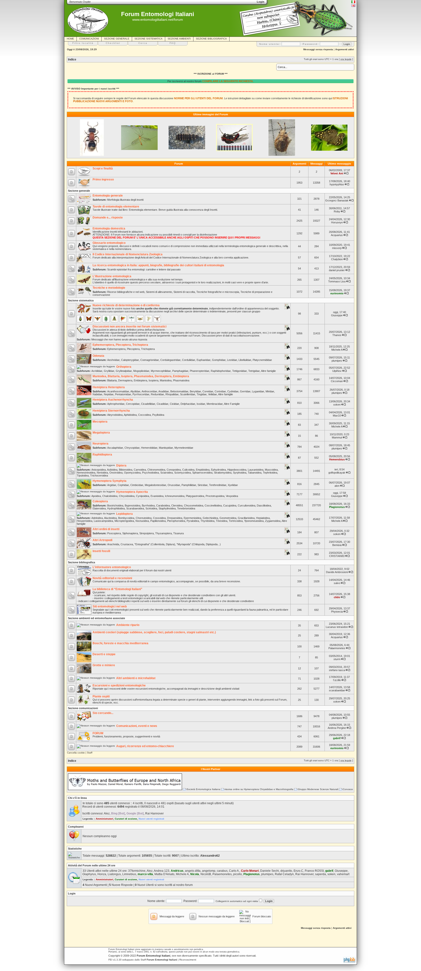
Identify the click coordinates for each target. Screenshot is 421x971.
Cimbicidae (136, 485)
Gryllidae (109, 370)
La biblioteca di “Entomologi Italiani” (117, 589)
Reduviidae (157, 394)
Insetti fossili (101, 551)
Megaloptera (101, 432)
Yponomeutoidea (254, 520)
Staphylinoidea (167, 508)
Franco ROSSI (314, 870)
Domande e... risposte (108, 217)
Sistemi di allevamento (159, 291)
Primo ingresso (103, 179)
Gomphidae (219, 359)
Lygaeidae (258, 391)
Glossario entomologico (109, 243)
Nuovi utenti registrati (151, 818)
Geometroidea (228, 517)
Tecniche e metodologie (109, 287)
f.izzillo (337, 680)
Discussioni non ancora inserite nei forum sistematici (129, 326)
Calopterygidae (130, 359)
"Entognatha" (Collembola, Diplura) (154, 544)
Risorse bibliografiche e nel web (125, 291)
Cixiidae (174, 403)
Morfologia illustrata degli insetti (125, 199)
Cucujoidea (229, 505)
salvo (337, 583)
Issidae (201, 403)
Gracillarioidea (246, 517)
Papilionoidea (158, 520)
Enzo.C (298, 870)
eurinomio (337, 293)
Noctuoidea (142, 520)
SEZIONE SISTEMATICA (148, 38)
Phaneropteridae (199, 370)
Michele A (336, 349)
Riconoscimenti (187, 959)
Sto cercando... (103, 713)
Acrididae (96, 370)
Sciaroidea (166, 472)
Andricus (177, 870)
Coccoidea (144, 414)
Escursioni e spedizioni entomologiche (119, 685)
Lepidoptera (124, 513)
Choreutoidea (144, 517)
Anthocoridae (149, 391)
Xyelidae (233, 485)
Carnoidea (140, 469)
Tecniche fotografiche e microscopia (217, 291)
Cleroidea (176, 505)
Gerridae (245, 391)
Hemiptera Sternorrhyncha (111, 410)
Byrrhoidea (148, 505)
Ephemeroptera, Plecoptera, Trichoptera (120, 345)
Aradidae (163, 391)
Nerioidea (102, 472)
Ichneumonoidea (174, 496)
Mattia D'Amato (164, 874)
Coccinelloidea (213, 505)
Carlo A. (234, 870)
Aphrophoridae (115, 403)
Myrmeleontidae (183, 447)
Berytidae (195, 391)
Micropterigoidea (124, 520)
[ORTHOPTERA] (123, 318)
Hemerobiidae (149, 447)
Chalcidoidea (109, 496)
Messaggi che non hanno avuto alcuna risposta (119, 339)
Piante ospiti (101, 696)
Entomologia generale (108, 195)
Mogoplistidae (141, 370)
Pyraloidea (193, 520)
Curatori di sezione (126, 818)
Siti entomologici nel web (110, 606)
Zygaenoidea (272, 520)
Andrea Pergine (337, 727)
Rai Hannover (154, 813)
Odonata (98, 355)
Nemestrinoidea (86, 472)
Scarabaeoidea (135, 508)
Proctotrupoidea (215, 496)
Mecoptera (100, 421)
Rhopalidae (172, 394)
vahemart (343, 874)
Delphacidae (188, 403)
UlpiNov (337, 370)
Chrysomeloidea (193, 505)
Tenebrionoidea (186, 508)
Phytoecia (337, 611)
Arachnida (113, 544)
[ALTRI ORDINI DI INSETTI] (148, 318)
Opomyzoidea (132, 472)
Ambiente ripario (127, 625)
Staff (89, 752)
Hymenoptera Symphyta (109, 481)
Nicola (194, 874)
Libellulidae (245, 359)
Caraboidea (163, 505)
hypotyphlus (337, 184)
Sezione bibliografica (81, 562)
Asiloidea (112, 469)
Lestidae (232, 359)
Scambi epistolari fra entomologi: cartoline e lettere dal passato (144, 269)
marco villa (145, 874)
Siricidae (203, 485)
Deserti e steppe (104, 654)
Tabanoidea (254, 472)
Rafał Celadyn (284, 874)
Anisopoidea (98, 469)
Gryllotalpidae (124, 370)
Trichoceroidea (99, 475)
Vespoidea (232, 496)
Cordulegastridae (170, 359)
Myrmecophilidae (161, 370)
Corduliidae (188, 359)
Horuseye (337, 222)
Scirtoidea (151, 508)
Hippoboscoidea (236, 469)
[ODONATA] (131, 318)
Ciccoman (337, 381)
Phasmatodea (181, 380)
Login (72, 893)
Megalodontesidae (155, 485)
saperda (320, 874)
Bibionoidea (125, 469)
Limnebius (129, 874)
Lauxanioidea (255, 469)
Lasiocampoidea (103, 520)
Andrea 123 (161, 870)
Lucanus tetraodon (337, 626)
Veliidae (212, 394)
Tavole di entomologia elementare (116, 206)
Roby (337, 211)
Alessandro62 (210, 855)
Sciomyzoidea (182, 472)
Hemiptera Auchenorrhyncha (113, 399)
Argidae (111, 485)
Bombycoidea (126, 517)
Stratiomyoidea (222, 472)
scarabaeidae (337, 690)
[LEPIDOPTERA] (89, 318)
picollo (237, 874)
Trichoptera (148, 348)
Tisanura (178, 533)
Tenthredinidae (217, 485)
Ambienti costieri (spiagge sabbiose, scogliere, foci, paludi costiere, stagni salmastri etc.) (154, 632)
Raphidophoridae (221, 370)
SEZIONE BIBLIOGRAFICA (211, 38)
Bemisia (337, 545)
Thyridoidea (207, 520)
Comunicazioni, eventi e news (136, 726)
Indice (72, 59)
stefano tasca (337, 670)
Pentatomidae (123, 394)
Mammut (337, 437)
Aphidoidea (130, 414)
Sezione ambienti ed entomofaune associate (96, 618)
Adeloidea (97, 517)
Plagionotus (337, 506)
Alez (107, 813)
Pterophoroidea (176, 520)
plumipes (337, 360)
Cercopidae (133, 403)
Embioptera (140, 380)
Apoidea (96, 496)
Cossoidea (159, 517)
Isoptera (153, 380)
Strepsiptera (146, 533)
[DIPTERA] (114, 318)
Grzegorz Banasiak (336, 200)
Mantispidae (166, 447)
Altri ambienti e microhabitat (135, 678)
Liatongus (114, 874)
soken (337, 404)
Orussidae (174, 485)
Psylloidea (158, 414)
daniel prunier (337, 270)
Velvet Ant (336, 173)
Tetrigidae (254, 370)
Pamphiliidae (189, 485)
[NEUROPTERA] (140, 318)
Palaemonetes (336, 648)
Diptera (121, 465)
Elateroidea (99, 508)
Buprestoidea (132, 505)
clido (337, 597)
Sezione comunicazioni (83, 708)
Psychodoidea (150, 472)
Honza (101, 874)
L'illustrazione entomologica (112, 276)
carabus (222, 870)
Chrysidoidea (126, 496)
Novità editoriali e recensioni (112, 578)
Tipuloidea (83, 475)
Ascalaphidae (115, 447)
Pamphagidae (180, 370)
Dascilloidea (264, 505)
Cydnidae (233, 391)
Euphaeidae (203, 359)
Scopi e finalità (103, 168)
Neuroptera (100, 443)
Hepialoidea (263, 517)
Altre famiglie (268, 370)
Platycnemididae (262, 359)
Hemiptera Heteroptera (109, 387)
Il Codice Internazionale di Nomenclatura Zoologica (128, 254)
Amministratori (104, 818)
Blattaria (112, 380)
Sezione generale (79, 190)
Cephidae (123, 485)
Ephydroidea (218, 469)
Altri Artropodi (102, 540)
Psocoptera (114, 533)
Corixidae (220, 391)
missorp (337, 248)
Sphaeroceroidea (202, 472)
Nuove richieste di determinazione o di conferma (126, 305)
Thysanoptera (163, 533)
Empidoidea (203, 469)
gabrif (337, 738)
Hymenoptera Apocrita (132, 492)
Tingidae (202, 394)
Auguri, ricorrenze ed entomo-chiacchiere (145, 746)
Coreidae (207, 391)
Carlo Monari (250, 870)
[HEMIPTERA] (106, 318)
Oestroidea (116, 472)
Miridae (270, 391)
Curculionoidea (246, 505)
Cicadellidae (148, 403)
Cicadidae (162, 403)
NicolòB (206, 874)
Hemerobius (337, 459)
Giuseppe (337, 315)
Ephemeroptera (116, 348)
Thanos (336, 335)
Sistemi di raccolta (184, 291)
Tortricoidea (236, 520)
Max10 (337, 415)
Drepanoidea (174, 517)
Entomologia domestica (109, 228)
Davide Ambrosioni (337, 572)
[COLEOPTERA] (80, 318)
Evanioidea (157, 496)
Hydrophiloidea (116, 508)
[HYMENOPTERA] (97, 318)
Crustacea (127, 544)
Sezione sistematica (81, 300)
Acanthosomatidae (118, 391)
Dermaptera (125, 380)
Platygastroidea (195, 496)
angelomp (208, 870)
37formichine (136, 870)
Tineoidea (221, 520)
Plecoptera (133, 348)
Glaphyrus (89, 874)
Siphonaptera (130, 533)
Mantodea (166, 380)
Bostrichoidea (115, 505)
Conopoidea (174, 469)
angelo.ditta (193, 870)
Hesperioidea (84, 520)
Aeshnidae (113, 359)
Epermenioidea (192, 517)
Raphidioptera (102, 454)
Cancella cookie (76, 752)
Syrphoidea (239, 472)
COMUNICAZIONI (89, 38)
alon (337, 485)
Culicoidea (188, 469)
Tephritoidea (270, 472)
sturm (337, 659)
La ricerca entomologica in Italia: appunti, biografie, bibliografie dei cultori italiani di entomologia (158, 265)
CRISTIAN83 (336, 556)
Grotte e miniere (104, 665)
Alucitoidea (110, 517)
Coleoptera (100, 501)
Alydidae (135, 391)
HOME (70, 38)
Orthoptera (123, 366)
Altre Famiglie (232, 403)
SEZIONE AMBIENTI (179, 38)
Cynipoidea (142, 496)
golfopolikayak (336, 472)
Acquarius (337, 235)
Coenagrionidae (149, 359)
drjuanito (286, 870)
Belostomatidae (179, 391)
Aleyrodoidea (115, 414)
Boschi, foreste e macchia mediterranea (120, 643)
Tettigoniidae (239, 370)
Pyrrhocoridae (141, 394)
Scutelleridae (187, 394)
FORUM (98, 733)
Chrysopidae (132, 447)
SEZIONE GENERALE (116, 38)
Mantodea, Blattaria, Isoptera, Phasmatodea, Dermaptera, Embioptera (141, 376)
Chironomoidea (156, 469)
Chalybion (337, 259)
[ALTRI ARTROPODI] (157, 318)
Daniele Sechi (269, 870)
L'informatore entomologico (112, 567)
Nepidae (109, 394)
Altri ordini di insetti (106, 529)
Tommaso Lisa (336, 281)
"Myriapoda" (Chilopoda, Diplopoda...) (199, 544)
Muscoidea (271, 469)
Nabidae (97, 394)
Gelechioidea (210, 517)
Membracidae (215, 403)
